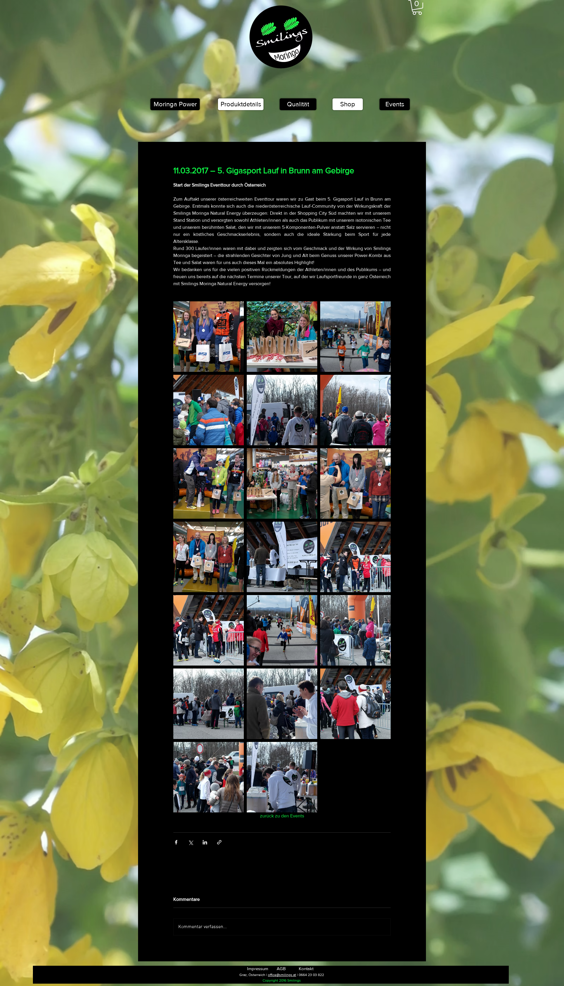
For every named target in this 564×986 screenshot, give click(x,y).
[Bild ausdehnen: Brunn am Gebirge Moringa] (355, 703)
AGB (281, 968)
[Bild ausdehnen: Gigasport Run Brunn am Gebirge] (282, 557)
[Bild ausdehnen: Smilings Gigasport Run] (282, 410)
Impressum (257, 968)
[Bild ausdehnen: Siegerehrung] (208, 336)
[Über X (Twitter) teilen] (190, 842)
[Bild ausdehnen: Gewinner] (355, 483)
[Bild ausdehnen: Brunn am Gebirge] (282, 777)
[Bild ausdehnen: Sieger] (208, 483)
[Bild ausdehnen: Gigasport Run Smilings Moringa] (208, 630)
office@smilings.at (282, 975)
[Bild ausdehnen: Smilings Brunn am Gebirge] (355, 410)
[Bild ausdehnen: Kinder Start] (355, 630)
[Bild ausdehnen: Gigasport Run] (208, 703)
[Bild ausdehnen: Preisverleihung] (282, 483)
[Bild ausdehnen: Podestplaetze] (208, 557)
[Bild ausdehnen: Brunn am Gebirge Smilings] (282, 703)
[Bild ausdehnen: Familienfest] (208, 777)
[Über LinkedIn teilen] (205, 842)
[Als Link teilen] (219, 842)
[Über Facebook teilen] (176, 842)
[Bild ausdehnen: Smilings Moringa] (208, 410)
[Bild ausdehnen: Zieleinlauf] (355, 336)
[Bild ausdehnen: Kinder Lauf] (282, 630)
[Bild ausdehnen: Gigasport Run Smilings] (355, 557)
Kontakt (306, 968)
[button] (417, 7)
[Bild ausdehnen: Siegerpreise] (282, 336)
